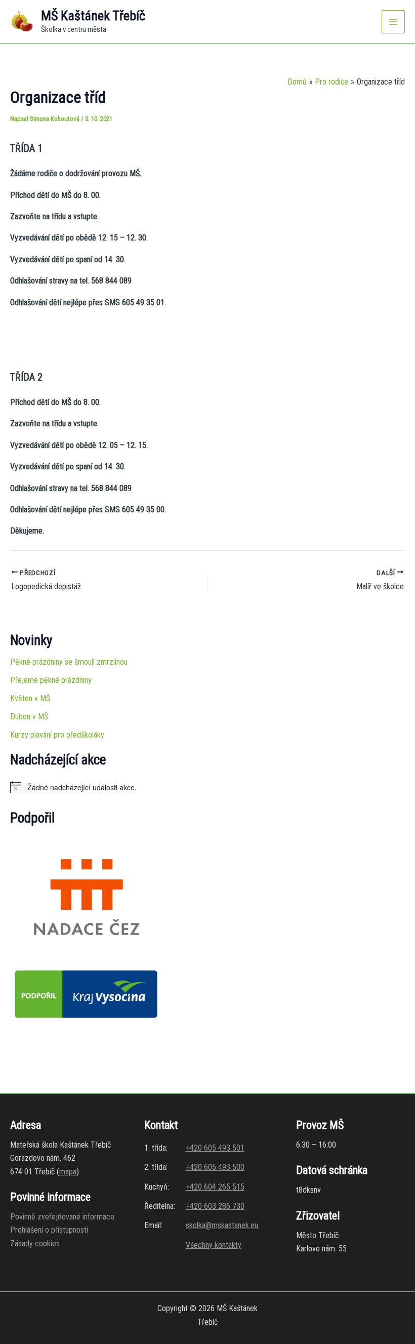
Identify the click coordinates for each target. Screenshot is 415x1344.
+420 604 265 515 (215, 1187)
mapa (67, 1171)
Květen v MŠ (30, 698)
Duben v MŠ (29, 716)
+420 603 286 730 (215, 1206)
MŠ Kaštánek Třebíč (93, 15)
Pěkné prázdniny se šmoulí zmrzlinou (69, 662)
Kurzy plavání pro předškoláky (57, 735)
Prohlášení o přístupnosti (49, 1230)
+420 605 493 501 (215, 1148)
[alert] (207, 787)
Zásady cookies (35, 1243)
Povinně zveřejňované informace (62, 1216)
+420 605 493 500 (215, 1167)
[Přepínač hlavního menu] (393, 21)
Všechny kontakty (213, 1245)
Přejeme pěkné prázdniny (51, 680)
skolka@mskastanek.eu (222, 1225)
